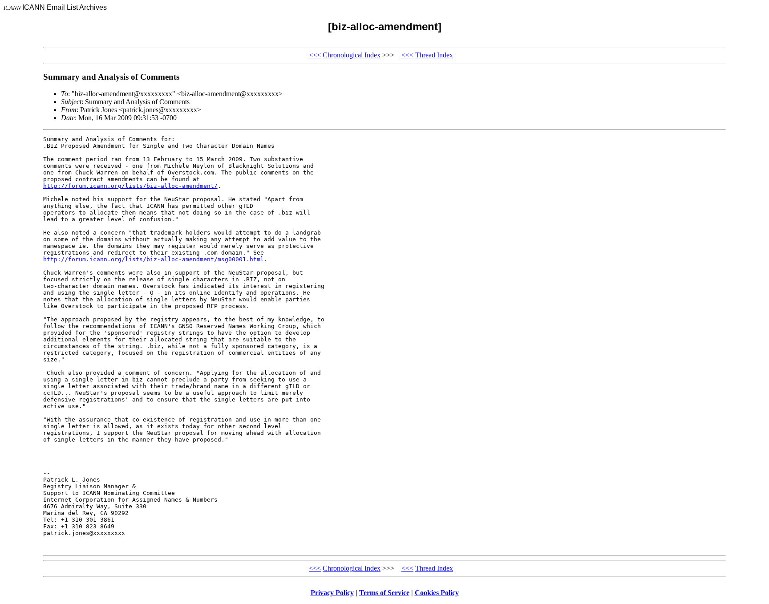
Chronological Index (351, 55)
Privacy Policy (332, 592)
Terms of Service (384, 592)
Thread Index (434, 55)
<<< (315, 55)
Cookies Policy (437, 592)
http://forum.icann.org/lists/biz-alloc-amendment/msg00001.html (153, 259)
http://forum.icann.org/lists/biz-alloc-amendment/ (130, 185)
